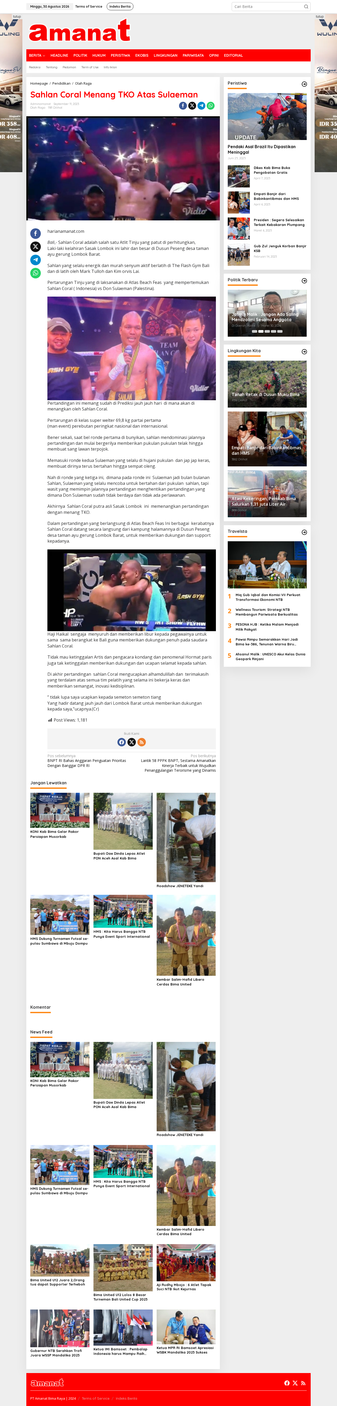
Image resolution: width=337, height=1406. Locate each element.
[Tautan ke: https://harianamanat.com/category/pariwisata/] (304, 532)
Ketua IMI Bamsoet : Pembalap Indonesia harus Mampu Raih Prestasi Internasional (120, 1351)
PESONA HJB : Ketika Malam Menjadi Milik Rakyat (267, 626)
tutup (17, 16)
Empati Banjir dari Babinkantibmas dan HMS (276, 196)
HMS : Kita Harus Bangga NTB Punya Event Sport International (121, 933)
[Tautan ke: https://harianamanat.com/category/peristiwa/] (304, 84)
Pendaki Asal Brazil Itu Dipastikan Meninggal (262, 149)
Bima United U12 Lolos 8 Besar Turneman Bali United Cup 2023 (120, 1297)
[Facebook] (121, 742)
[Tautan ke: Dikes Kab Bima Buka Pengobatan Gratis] (239, 175)
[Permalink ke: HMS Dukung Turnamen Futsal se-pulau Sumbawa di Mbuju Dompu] (60, 914)
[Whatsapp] (211, 106)
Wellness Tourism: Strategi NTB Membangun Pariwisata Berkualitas (267, 611)
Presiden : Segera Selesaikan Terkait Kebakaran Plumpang (279, 222)
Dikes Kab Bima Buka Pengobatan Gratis (272, 170)
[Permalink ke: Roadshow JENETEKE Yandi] (186, 837)
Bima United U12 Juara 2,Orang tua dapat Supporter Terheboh (57, 1282)
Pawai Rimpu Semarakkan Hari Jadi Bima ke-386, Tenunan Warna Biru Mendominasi (267, 641)
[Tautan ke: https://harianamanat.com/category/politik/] (304, 281)
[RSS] (141, 742)
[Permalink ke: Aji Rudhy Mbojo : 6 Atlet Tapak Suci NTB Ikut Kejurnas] (186, 1262)
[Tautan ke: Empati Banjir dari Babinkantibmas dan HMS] (239, 202)
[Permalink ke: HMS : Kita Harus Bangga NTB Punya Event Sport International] (123, 911)
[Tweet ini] (192, 106)
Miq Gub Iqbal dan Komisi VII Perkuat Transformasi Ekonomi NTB (268, 597)
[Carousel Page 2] (261, 331)
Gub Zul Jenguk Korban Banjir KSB (280, 248)
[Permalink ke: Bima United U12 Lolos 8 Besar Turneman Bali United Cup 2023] (123, 1267)
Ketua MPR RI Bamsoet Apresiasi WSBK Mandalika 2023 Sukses (185, 1350)
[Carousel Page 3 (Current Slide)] (267, 331)
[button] (306, 6)
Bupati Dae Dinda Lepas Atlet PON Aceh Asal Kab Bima (119, 855)
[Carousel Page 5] (280, 331)
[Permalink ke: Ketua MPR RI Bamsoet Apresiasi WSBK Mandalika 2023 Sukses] (186, 1326)
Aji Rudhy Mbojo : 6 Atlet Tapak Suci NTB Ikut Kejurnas (184, 1287)
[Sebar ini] (183, 106)
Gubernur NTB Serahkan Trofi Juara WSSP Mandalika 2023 (56, 1353)
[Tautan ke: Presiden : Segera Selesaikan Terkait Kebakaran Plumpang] (239, 228)
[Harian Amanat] (79, 30)
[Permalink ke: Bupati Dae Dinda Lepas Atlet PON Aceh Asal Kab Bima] (123, 820)
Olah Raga (37, 107)
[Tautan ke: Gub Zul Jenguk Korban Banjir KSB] (239, 254)
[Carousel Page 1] (254, 331)
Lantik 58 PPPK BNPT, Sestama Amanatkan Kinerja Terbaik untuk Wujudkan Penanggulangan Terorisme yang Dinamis (178, 763)
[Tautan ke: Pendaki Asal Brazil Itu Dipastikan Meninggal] (267, 116)
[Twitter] (131, 742)
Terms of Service (96, 1398)
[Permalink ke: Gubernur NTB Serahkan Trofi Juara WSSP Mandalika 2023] (60, 1327)
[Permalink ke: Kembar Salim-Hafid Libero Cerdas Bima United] (186, 934)
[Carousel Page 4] (273, 331)
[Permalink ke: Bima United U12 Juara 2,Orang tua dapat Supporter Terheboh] (60, 1259)
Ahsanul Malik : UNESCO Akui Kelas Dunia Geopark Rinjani (270, 656)
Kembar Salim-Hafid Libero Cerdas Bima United (180, 981)
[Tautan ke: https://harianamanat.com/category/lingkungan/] (304, 352)
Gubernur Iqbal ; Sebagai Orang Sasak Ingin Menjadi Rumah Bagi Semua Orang (264, 317)
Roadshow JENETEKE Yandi (180, 886)
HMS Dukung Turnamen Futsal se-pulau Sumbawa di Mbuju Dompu (59, 940)
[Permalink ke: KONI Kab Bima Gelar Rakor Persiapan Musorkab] (60, 810)
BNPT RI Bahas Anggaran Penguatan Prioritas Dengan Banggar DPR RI (86, 760)
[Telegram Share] (201, 106)
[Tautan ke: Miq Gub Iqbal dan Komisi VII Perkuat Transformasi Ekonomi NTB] (267, 564)
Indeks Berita (126, 1398)
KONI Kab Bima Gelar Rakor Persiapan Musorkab (54, 833)
